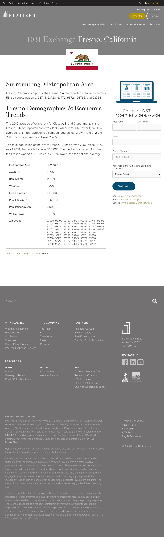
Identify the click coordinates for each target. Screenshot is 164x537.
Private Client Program (17, 344)
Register (137, 16)
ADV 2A (126, 432)
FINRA (8, 435)
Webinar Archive (49, 375)
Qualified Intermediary (87, 383)
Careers (44, 344)
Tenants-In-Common (86, 375)
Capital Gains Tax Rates (18, 379)
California (35, 253)
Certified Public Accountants (90, 340)
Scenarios (10, 340)
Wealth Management (16, 328)
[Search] (155, 301)
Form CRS (127, 428)
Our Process (116, 24)
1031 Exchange (21, 253)
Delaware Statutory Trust (88, 371)
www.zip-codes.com (131, 196)
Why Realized (15, 323)
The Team (45, 328)
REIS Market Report (131, 199)
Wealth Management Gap (93, 24)
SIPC (15, 435)
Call (141, 3)
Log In (154, 16)
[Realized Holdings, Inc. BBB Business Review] (125, 377)
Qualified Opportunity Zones (90, 386)
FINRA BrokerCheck (48, 3)
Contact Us (130, 355)
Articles (157, 9)
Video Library (47, 371)
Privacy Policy (129, 424)
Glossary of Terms (15, 375)
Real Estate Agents (85, 336)
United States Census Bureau (136, 203)
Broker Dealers (83, 332)
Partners (82, 323)
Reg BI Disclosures (132, 436)
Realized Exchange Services (20, 348)
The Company (142, 9)
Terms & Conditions (133, 421)
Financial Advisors (136, 24)
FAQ (42, 332)
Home (9, 253)
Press (43, 340)
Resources (155, 24)
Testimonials (46, 336)
